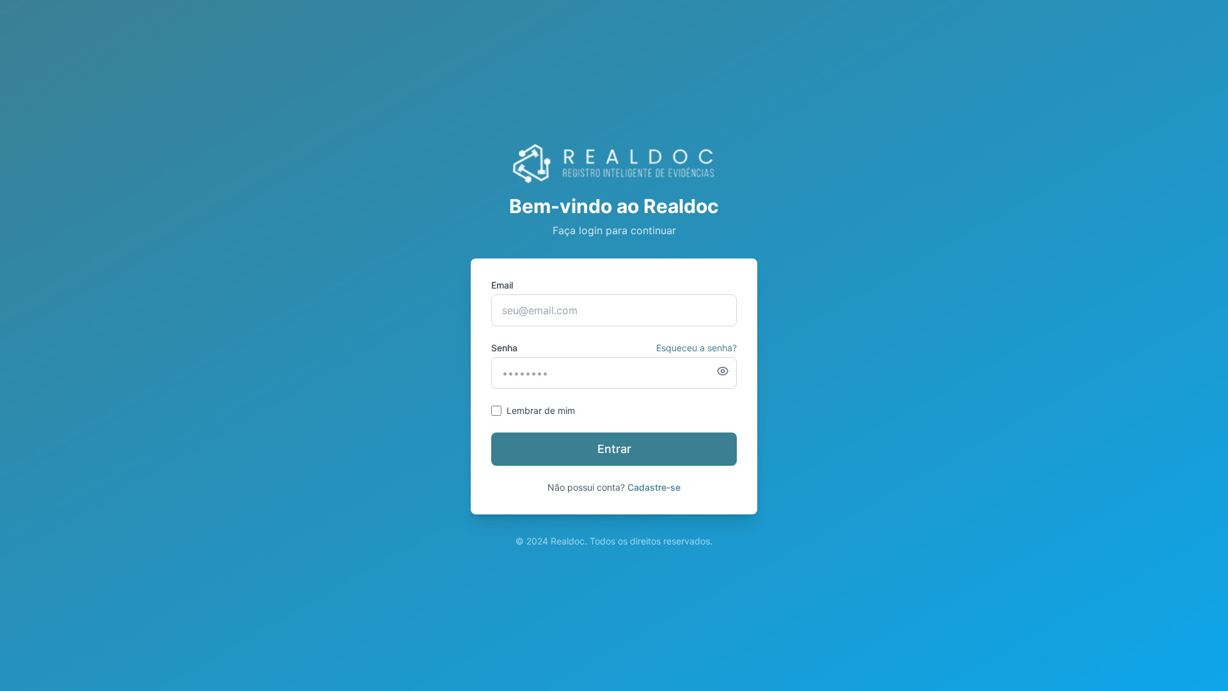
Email (502, 285)
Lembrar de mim (541, 410)
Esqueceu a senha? (696, 347)
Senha (504, 347)
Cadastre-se (654, 487)
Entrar (614, 449)
